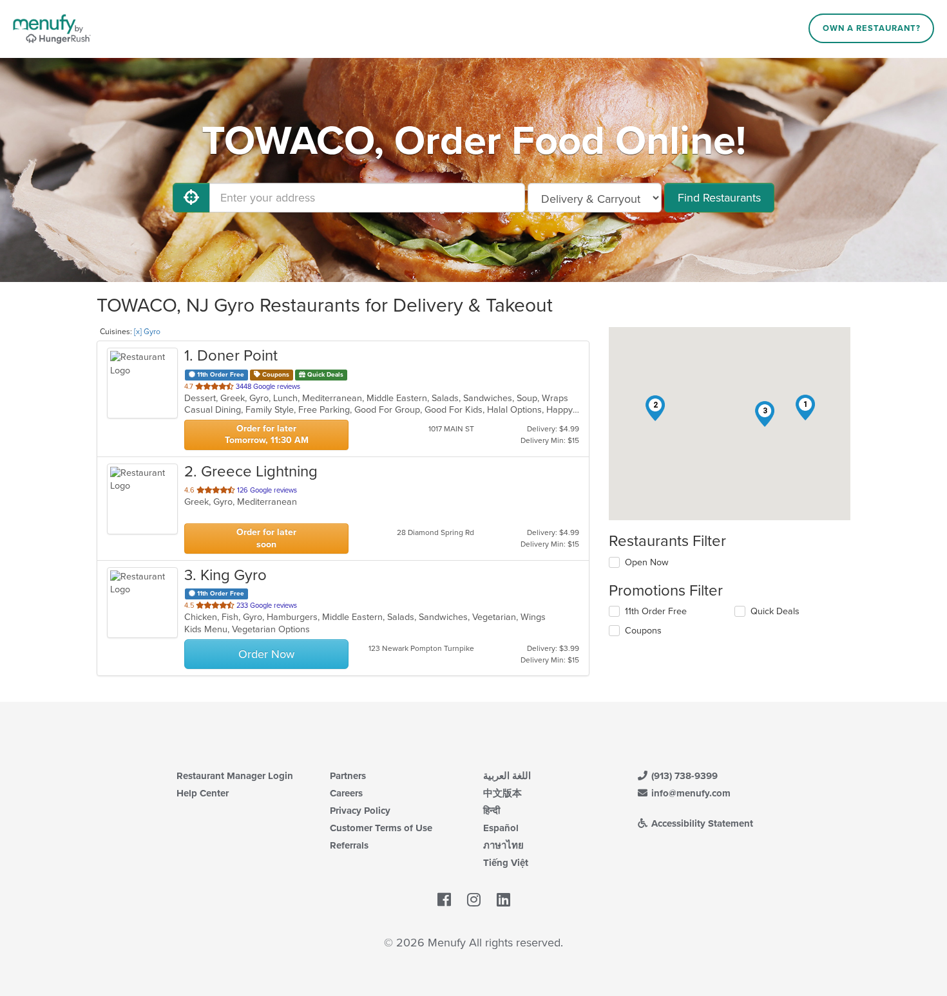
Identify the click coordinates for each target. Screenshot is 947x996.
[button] (805, 407)
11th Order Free (656, 611)
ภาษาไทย (503, 845)
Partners (348, 776)
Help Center (203, 793)
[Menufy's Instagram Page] (474, 901)
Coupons (643, 630)
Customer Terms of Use (381, 828)
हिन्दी (491, 810)
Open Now (647, 562)
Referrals (349, 845)
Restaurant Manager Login (235, 776)
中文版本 (502, 793)
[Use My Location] (191, 197)
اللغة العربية (507, 776)
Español (501, 828)
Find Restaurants (719, 198)
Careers (346, 793)
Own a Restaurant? (872, 28)
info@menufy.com (690, 793)
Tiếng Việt (505, 863)
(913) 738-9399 (683, 776)
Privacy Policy (360, 810)
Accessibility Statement (701, 823)
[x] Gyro (147, 331)
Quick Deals (775, 611)
